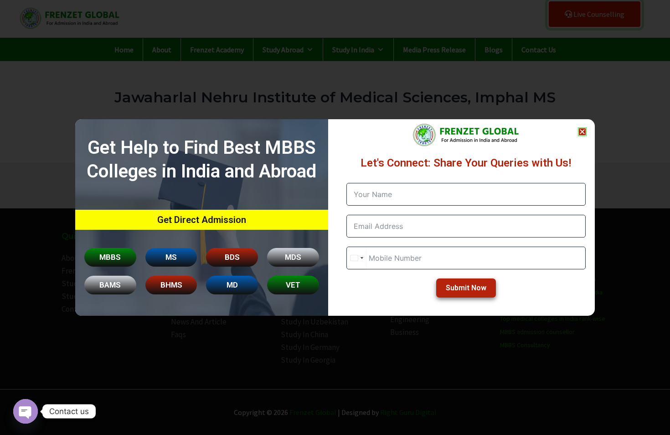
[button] (582, 131)
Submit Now (466, 287)
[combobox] (356, 258)
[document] (335, 217)
